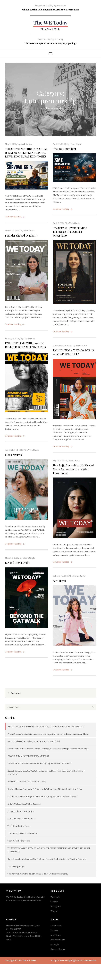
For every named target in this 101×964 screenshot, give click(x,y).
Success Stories (57, 949)
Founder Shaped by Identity (22, 235)
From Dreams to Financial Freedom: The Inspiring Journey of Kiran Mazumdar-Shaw (48, 734)
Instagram (55, 906)
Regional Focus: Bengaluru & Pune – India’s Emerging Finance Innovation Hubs (45, 789)
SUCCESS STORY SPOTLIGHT (22, 818)
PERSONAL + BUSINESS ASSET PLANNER (27, 781)
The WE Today (50, 22)
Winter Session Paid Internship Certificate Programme (50, 9)
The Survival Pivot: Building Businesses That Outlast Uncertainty (70, 231)
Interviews (55, 935)
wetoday (59, 39)
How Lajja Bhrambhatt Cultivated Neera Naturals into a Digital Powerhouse (73, 469)
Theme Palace (89, 960)
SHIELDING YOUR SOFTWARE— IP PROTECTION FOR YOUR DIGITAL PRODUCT (46, 726)
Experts (54, 930)
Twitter (54, 901)
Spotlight (54, 944)
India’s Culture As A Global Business (24, 804)
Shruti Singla (29, 558)
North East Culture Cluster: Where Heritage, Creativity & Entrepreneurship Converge (48, 748)
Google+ (54, 911)
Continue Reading (13, 216)
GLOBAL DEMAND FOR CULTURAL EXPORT (28, 756)
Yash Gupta (26, 144)
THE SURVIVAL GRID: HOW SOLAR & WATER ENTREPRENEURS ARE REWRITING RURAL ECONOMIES (26, 152)
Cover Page (55, 925)
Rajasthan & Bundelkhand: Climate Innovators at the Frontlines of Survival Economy (47, 859)
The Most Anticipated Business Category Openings (50, 43)
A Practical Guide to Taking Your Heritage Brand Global (34, 741)
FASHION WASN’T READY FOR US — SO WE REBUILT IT (73, 352)
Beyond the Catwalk (17, 562)
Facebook (54, 897)
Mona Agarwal (14, 455)
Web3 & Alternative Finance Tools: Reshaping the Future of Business (39, 763)
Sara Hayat (59, 581)
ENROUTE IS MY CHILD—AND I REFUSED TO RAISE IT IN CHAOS (25, 345)
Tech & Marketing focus (19, 826)
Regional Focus (57, 939)
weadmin (61, 5)
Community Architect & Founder (23, 833)
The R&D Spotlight (64, 149)
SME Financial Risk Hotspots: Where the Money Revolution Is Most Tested (42, 796)
